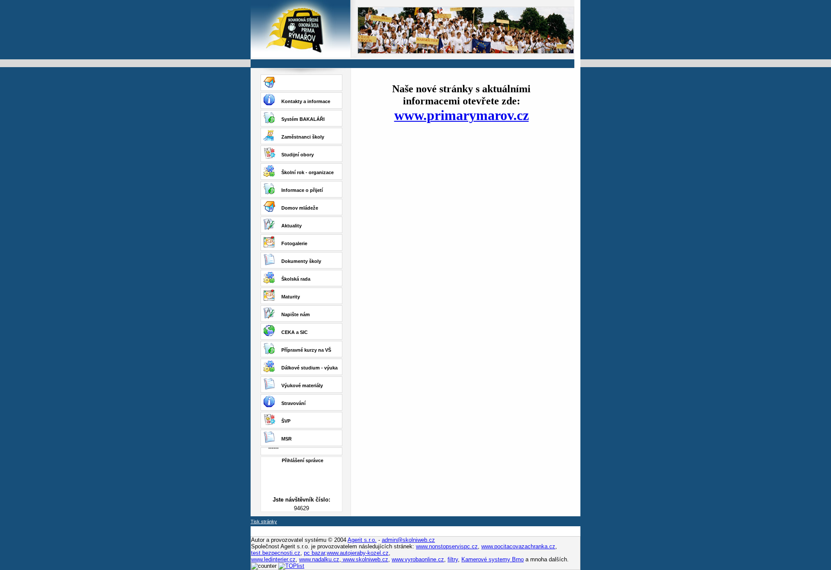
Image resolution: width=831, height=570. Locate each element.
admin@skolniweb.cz (408, 540)
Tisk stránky (264, 521)
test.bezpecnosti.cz (275, 553)
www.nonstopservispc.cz (447, 546)
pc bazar (314, 553)
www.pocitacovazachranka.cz (518, 546)
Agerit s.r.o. (362, 540)
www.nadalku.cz (319, 559)
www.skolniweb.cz (364, 559)
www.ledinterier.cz (273, 559)
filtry (453, 559)
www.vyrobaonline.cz (418, 559)
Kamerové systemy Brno (492, 559)
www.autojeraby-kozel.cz (358, 553)
